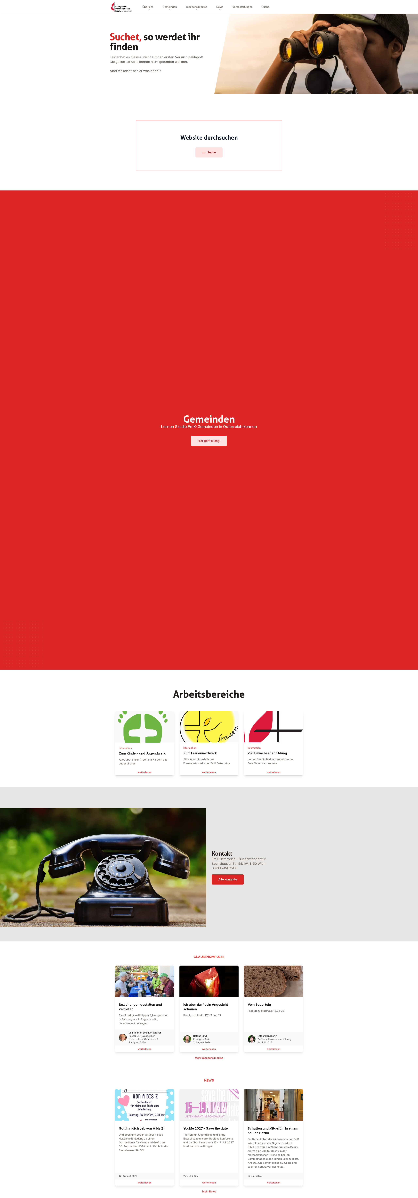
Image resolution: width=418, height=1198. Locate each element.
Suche (265, 6)
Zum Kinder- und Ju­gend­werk (142, 753)
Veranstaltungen (242, 6)
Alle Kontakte (227, 879)
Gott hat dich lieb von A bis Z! (142, 1128)
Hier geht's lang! (209, 441)
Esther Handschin (267, 1035)
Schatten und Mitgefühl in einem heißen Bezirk (273, 1130)
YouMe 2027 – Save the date (205, 1128)
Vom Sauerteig (259, 1005)
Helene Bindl (200, 1035)
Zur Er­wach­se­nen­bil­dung (267, 753)
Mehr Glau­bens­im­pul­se (209, 1057)
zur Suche (209, 152)
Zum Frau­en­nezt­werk (200, 753)
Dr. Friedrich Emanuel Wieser (145, 1032)
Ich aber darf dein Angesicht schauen (205, 1007)
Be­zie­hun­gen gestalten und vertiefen (140, 1007)
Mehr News (209, 1191)
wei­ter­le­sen (144, 772)
